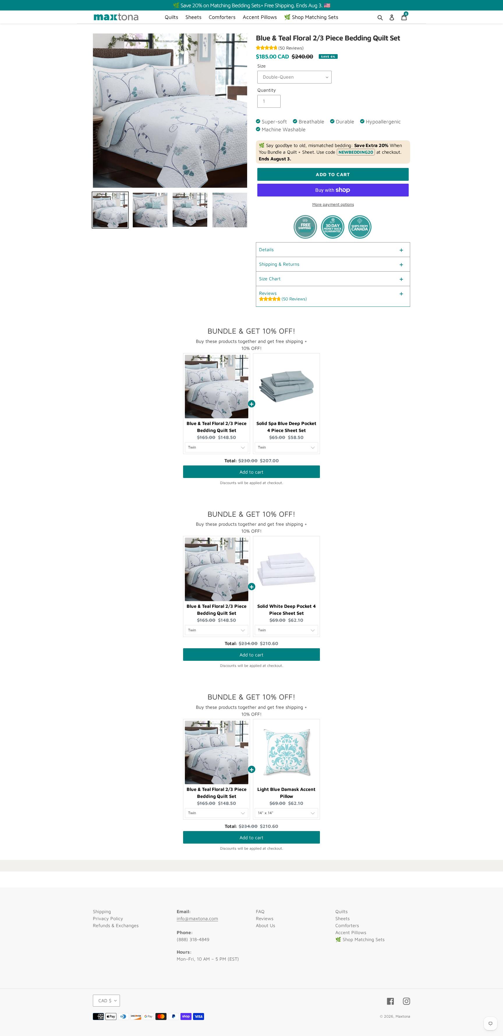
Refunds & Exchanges (116, 925)
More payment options (333, 204)
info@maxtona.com (197, 918)
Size (261, 65)
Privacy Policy (108, 918)
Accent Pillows (350, 932)
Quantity (266, 90)
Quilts (341, 911)
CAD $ (104, 1000)
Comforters (347, 925)
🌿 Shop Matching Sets (360, 939)
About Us (265, 925)
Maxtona (403, 1016)
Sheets (342, 918)
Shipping (102, 911)
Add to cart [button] (251, 471)
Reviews (264, 918)
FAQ (260, 911)
